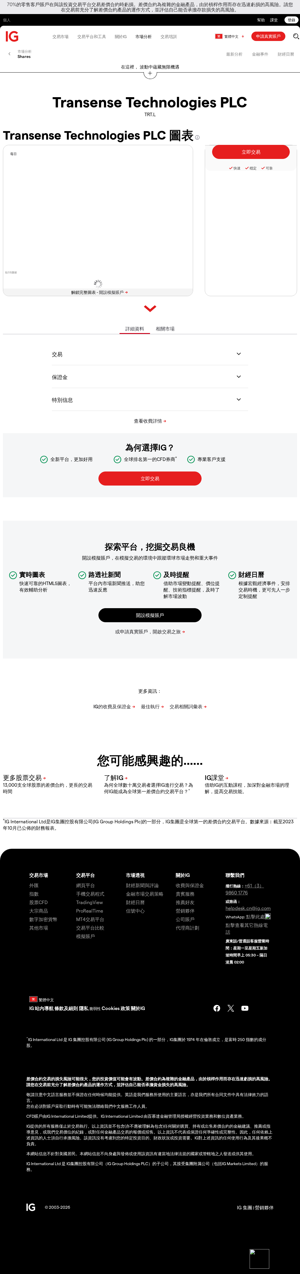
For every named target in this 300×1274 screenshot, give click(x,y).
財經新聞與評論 (142, 885)
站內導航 (44, 1008)
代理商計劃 (187, 927)
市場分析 (143, 36)
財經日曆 (286, 54)
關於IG (121, 36)
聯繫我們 (235, 875)
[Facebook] (216, 1008)
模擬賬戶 (85, 936)
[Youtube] (244, 1008)
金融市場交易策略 (144, 893)
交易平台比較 (90, 927)
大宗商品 (38, 910)
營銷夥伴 (185, 910)
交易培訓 (169, 36)
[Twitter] (230, 1008)
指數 (34, 893)
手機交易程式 (90, 893)
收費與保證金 (190, 885)
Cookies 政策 (116, 1008)
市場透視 (135, 875)
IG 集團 (244, 1207)
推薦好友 (185, 902)
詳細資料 (134, 328)
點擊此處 (255, 916)
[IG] (12, 36)
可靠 (269, 168)
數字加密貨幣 (43, 919)
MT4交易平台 (90, 919)
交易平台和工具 (91, 36)
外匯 (34, 885)
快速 (237, 168)
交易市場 (60, 36)
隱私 (83, 1008)
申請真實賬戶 (268, 36)
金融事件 (260, 54)
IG (31, 1008)
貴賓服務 (185, 893)
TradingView (89, 902)
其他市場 (38, 927)
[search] (296, 36)
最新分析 (234, 54)
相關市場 (165, 328)
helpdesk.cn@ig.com (248, 908)
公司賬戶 (185, 919)
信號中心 (135, 910)
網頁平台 (85, 885)
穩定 (253, 168)
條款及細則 (66, 1008)
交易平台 (85, 875)
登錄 (291, 20)
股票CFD (38, 902)
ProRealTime (89, 910)
